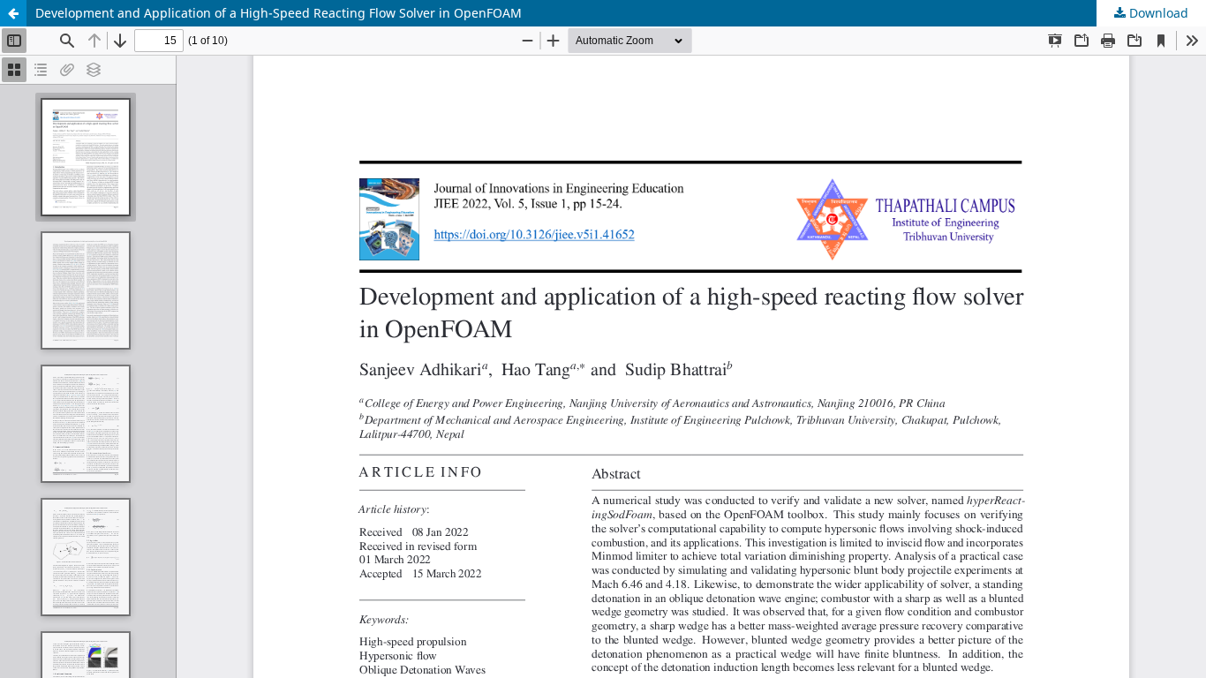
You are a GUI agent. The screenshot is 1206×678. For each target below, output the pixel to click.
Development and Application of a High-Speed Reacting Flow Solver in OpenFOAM (278, 12)
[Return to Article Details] (13, 13)
